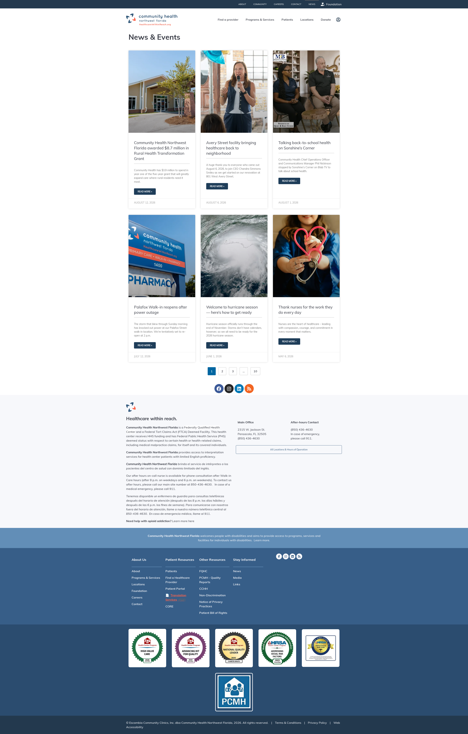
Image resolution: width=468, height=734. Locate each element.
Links (236, 584)
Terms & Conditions (288, 722)
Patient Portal (175, 588)
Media (237, 577)
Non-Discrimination (212, 595)
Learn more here (183, 521)
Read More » (145, 191)
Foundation (333, 4)
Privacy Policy (317, 722)
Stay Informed (244, 560)
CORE (169, 606)
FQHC (203, 571)
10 (256, 370)
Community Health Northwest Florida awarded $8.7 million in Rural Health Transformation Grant (161, 150)
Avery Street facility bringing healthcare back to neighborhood (231, 148)
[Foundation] (322, 4)
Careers (137, 597)
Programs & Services (146, 577)
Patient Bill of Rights (213, 613)
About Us (139, 560)
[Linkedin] (239, 388)
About (136, 571)
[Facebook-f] (279, 556)
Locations (138, 584)
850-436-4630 (201, 484)
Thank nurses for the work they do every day (305, 310)
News (237, 571)
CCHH (203, 588)
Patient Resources (179, 560)
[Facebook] (219, 388)
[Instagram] (229, 388)
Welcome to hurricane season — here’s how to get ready (232, 310)
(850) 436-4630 (249, 438)
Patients (171, 571)
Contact (137, 604)
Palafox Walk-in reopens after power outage (160, 310)
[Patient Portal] (338, 19)
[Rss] (249, 388)
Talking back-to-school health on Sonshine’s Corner (304, 145)
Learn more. (262, 540)
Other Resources (212, 560)
